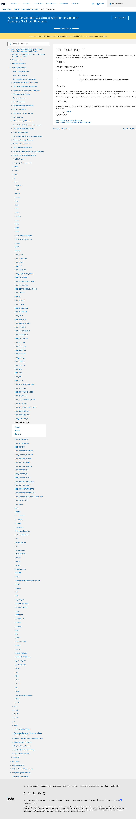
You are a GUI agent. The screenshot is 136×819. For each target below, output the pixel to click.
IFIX (16, 539)
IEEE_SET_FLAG (20, 388)
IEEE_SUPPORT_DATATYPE (24, 451)
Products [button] (15, 4)
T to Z (16, 725)
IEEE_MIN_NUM (20, 327)
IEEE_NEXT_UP (20, 342)
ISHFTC (17, 684)
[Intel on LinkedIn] (34, 794)
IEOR (16, 508)
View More (65, 28)
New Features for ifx (20, 75)
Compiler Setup (17, 60)
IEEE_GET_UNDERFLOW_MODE (26, 289)
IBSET (17, 228)
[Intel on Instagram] (44, 794)
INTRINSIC (18, 626)
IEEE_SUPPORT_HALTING (23, 466)
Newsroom (57, 786)
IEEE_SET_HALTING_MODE (24, 392)
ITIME (17, 699)
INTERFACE (19, 615)
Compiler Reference (19, 64)
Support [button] (26, 4)
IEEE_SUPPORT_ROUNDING (24, 481)
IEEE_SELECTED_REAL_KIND (24, 384)
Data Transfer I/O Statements (23, 113)
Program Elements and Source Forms (25, 83)
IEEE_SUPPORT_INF (22, 470)
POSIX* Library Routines (22, 729)
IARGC (17, 213)
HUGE (17, 190)
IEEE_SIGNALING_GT (22, 419)
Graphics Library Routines (22, 746)
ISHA (16, 672)
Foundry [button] (75, 4)
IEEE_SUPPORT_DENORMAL (24, 455)
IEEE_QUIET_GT (20, 354)
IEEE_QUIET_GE (20, 350)
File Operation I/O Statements (23, 121)
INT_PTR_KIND (20, 600)
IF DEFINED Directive (22, 535)
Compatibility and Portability (21, 773)
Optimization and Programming (22, 769)
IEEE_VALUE (19, 504)
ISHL (16, 687)
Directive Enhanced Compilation (23, 128)
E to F (16, 174)
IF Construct (19, 527)
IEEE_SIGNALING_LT (22, 439)
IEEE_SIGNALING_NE (22, 443)
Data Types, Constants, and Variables (25, 86)
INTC (16, 596)
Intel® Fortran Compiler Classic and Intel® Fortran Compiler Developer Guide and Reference (27, 50)
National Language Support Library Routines (28, 738)
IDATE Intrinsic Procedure (23, 235)
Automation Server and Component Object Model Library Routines (28, 734)
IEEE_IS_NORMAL (21, 312)
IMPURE (18, 565)
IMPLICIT (18, 558)
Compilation (16, 761)
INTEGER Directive (21, 607)
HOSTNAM (18, 186)
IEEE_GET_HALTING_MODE (24, 274)
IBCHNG (18, 216)
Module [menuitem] (17, 427)
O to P (16, 714)
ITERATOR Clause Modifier (24, 695)
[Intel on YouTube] (39, 794)
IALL (16, 201)
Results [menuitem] (17, 430)
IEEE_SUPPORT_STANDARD (24, 489)
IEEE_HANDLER (20, 293)
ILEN (16, 546)
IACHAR (17, 197)
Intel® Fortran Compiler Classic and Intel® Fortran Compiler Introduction (28, 55)
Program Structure (18, 765)
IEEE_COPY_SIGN (21, 258)
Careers (75, 786)
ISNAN (17, 691)
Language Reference (19, 67)
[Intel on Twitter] (29, 794)
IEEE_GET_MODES (21, 277)
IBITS (17, 224)
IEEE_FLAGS (19, 262)
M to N (16, 710)
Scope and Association (20, 132)
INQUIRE (18, 588)
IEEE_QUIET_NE (20, 365)
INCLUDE (18, 573)
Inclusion (104, 786)
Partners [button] (64, 4)
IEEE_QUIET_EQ (20, 346)
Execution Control (19, 102)
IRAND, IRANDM (20, 642)
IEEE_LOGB (19, 316)
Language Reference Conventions (24, 79)
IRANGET (18, 645)
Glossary (16, 757)
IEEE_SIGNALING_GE (22, 415)
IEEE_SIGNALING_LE (22, 423)
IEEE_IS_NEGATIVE (21, 308)
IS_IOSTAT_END (20, 661)
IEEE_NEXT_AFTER (21, 335)
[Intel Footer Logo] (11, 799)
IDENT (17, 247)
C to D (16, 170)
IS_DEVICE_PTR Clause (23, 657)
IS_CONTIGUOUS (21, 653)
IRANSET (18, 649)
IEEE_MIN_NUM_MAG (22, 331)
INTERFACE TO (20, 619)
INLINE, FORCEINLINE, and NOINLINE (27, 581)
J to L (16, 706)
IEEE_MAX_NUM (20, 319)
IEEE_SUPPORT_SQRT (22, 485)
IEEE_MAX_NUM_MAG (22, 323)
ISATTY (17, 668)
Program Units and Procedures (23, 106)
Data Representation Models (22, 148)
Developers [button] (51, 4)
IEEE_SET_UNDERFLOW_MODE (25, 407)
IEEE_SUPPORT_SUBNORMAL (25, 493)
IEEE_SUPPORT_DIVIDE (23, 458)
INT (16, 592)
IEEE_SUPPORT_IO (21, 474)
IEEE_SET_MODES (21, 396)
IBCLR (17, 220)
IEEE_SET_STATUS (21, 403)
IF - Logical (18, 519)
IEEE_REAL (18, 369)
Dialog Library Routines (21, 754)
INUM (17, 630)
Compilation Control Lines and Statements (27, 125)
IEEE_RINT (18, 377)
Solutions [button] (38, 4)
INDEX (17, 577)
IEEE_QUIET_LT (20, 361)
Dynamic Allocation (19, 98)
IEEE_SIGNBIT (19, 447)
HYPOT (17, 194)
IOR (16, 634)
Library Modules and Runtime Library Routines (28, 151)
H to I (16, 182)
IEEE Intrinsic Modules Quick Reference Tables (73, 122)
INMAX (17, 584)
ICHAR (17, 232)
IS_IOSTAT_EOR (20, 665)
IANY (16, 209)
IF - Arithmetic (20, 516)
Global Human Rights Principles (95, 810)
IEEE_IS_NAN (19, 304)
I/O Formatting (18, 117)
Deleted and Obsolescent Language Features (28, 136)
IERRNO (18, 512)
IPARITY (18, 638)
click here (82, 36)
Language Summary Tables (23, 163)
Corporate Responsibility (89, 786)
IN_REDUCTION (20, 569)
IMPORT (18, 561)
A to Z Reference (18, 159)
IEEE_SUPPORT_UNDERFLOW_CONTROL (29, 497)
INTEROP (18, 623)
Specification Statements (21, 94)
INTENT (17, 611)
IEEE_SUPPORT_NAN (22, 478)
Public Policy (114, 786)
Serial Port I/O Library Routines (24, 750)
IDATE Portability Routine (23, 239)
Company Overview (31, 786)
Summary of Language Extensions (24, 155)
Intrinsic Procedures (20, 109)
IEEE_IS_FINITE (20, 300)
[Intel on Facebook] (24, 794)
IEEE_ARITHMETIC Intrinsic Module (69, 120)
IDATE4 (17, 243)
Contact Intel (45, 786)
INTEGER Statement (21, 603)
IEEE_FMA (18, 266)
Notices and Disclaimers (20, 777)
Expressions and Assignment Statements (26, 90)
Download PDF (120, 18)
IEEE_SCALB (19, 381)
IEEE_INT (18, 297)
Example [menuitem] (18, 434)
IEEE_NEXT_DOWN (21, 339)
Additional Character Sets (21, 144)
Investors (66, 786)
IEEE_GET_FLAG (20, 270)
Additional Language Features (23, 140)
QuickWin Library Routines (23, 742)
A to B (16, 167)
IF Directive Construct (22, 531)
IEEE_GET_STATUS (21, 285)
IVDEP (17, 703)
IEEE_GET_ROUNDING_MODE (25, 281)
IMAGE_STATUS (20, 554)
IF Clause (18, 523)
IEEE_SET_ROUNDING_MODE (25, 400)
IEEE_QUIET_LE (20, 358)
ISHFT (17, 680)
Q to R (16, 718)
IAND (17, 205)
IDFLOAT (18, 251)
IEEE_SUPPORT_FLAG (22, 462)
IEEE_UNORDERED (21, 500)
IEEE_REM (18, 373)
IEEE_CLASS (19, 255)
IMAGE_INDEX (20, 550)
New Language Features (21, 71)
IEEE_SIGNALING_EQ (22, 411)
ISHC (16, 676)
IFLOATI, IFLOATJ (20, 542)
